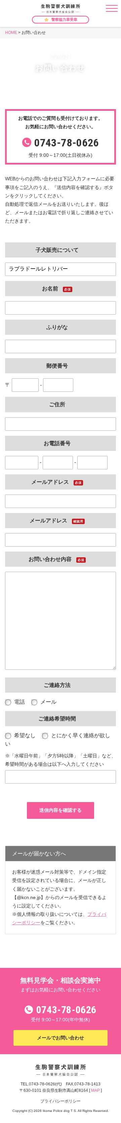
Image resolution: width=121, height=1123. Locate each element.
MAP (95, 1090)
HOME (11, 32)
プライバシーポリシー (60, 1101)
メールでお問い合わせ (60, 1037)
